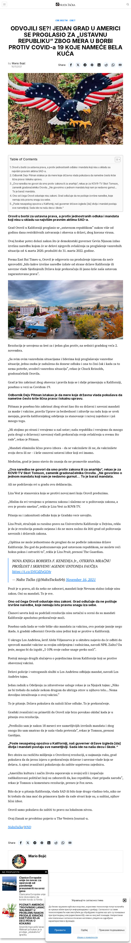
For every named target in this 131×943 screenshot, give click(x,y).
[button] (124, 900)
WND (27, 827)
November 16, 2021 (81, 579)
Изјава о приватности (87, 937)
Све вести (61, 20)
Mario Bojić (18, 63)
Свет (72, 20)
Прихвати (60, 930)
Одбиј (84, 930)
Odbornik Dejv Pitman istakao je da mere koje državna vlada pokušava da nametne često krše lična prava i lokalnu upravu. (64, 177)
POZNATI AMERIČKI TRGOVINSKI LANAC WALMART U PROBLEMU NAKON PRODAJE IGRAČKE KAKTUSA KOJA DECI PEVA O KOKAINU (32, 914)
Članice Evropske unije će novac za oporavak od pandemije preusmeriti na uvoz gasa (32, 884)
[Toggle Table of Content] (116, 159)
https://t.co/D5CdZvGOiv (31, 571)
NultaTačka (15, 827)
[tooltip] (71, 65)
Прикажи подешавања (111, 930)
